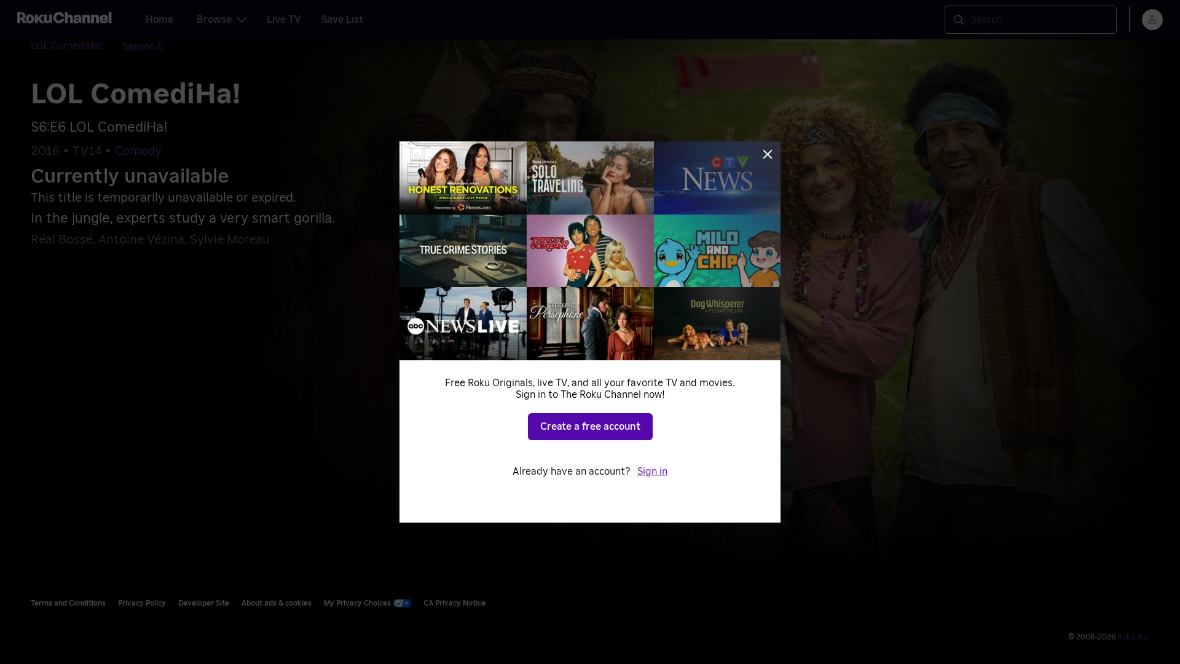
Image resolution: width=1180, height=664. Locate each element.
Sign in (652, 471)
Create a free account (590, 427)
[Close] (767, 154)
